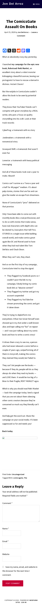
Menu (38, 4)
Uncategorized (18, 474)
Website (5, 554)
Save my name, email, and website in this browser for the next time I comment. (19, 571)
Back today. (7, 431)
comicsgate (18, 478)
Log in (23, 602)
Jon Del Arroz (12, 3)
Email (5, 541)
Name (5, 528)
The (25, 478)
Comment (7, 503)
